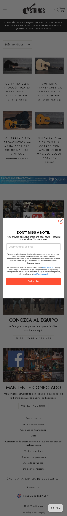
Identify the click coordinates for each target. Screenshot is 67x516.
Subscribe (33, 281)
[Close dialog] (60, 221)
